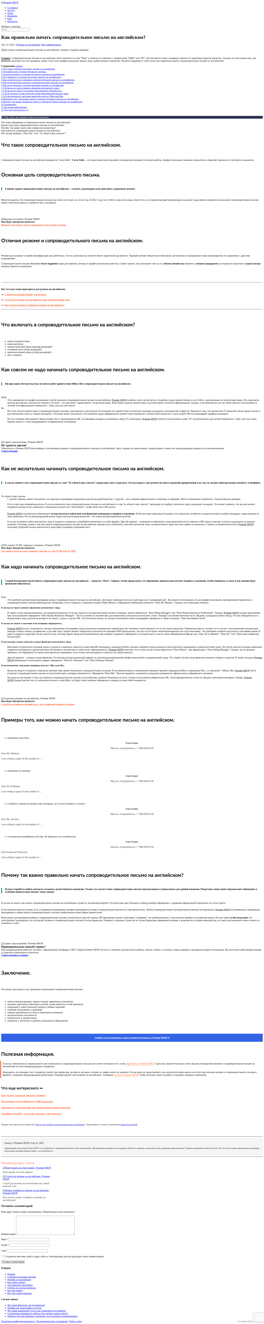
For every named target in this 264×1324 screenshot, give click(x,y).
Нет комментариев (51, 44)
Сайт (3, 1250)
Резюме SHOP (119, 400)
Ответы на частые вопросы (21, 1288)
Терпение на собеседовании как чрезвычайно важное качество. (36, 1107)
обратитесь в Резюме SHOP (140, 1063)
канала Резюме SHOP (129, 1125)
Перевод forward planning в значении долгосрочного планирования (42, 1316)
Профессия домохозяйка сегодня (24, 1308)
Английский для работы (20, 1285)
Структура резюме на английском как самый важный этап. (37, 300)
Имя (4, 1239)
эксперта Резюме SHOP (126, 1075)
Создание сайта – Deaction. (250, 1321)
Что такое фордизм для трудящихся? (26, 1305)
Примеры (12, 16)
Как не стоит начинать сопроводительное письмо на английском (60, 1125)
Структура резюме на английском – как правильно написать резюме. (38, 704)
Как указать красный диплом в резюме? (23, 1095)
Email (5, 1245)
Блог (9, 18)
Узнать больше (9, 451)
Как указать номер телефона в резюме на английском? (34, 305)
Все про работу (15, 1290)
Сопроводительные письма (21, 1277)
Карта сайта (76, 1321)
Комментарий (8, 1234)
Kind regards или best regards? (18, 1172)
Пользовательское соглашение (52, 1321)
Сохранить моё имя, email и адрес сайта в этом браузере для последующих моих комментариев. (54, 1256)
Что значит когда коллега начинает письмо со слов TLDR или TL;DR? (38, 551)
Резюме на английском (28, 44)
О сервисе (12, 7)
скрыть (19, 66)
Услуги (11, 10)
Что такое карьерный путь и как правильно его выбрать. (36, 1310)
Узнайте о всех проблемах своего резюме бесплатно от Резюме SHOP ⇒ (132, 1037)
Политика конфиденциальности (18, 1321)
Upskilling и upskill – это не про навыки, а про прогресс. (31, 1113)
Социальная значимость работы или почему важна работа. (37, 1313)
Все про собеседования (19, 1293)
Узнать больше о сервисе (15, 955)
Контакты (12, 21)
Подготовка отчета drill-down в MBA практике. (27, 1101)
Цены (10, 13)
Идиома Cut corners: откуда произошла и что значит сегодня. (33, 225)
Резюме (11, 1274)
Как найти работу (16, 1282)
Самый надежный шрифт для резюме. (25, 294)
